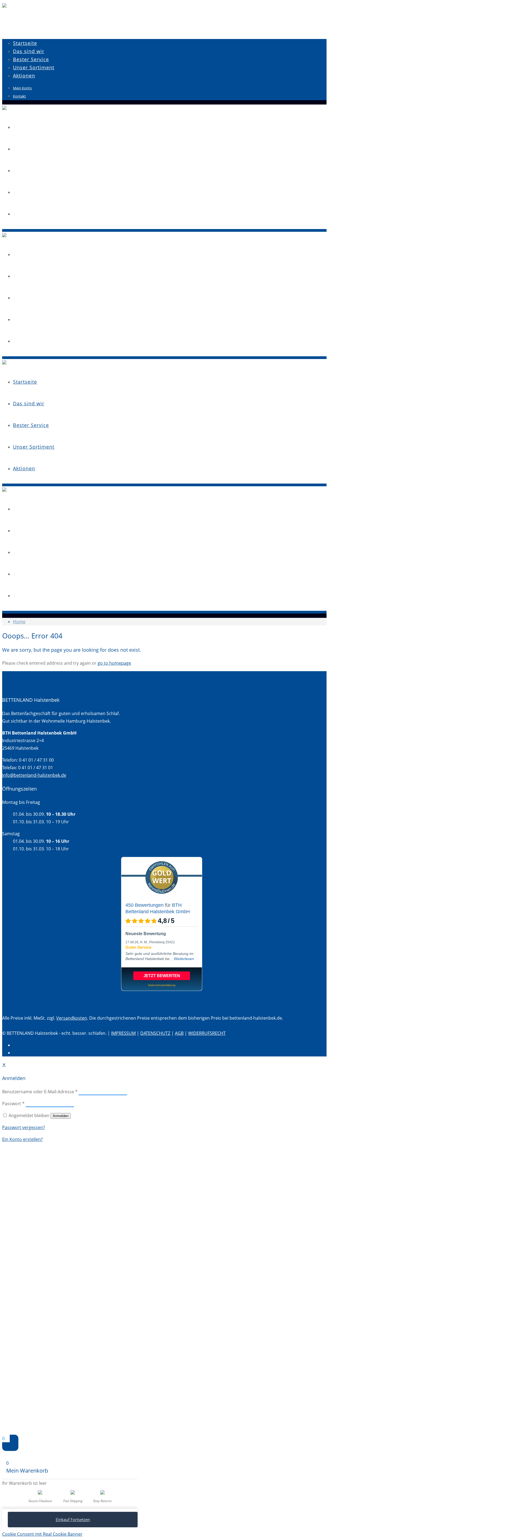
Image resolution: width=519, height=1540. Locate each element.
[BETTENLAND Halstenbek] (4, 6)
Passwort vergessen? (23, 1127)
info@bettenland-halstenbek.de (34, 775)
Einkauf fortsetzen (73, 1519)
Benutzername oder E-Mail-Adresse (40, 1092)
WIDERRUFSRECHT (207, 1033)
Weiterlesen (184, 959)
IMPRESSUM (123, 1033)
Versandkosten (71, 1018)
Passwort (13, 1104)
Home (19, 622)
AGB (179, 1033)
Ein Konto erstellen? (22, 1139)
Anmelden (60, 1116)
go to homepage (114, 663)
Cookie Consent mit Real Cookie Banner (42, 1534)
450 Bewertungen (144, 905)
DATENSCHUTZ (155, 1033)
